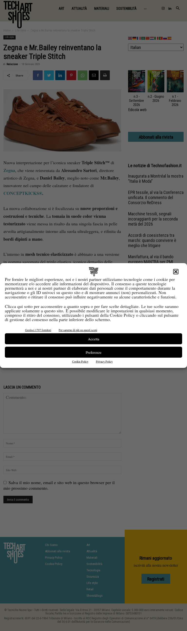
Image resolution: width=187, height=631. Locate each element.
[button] (175, 271)
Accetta (93, 338)
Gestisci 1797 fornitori (38, 330)
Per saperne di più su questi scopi (78, 330)
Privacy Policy (104, 361)
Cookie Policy (80, 361)
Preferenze (94, 352)
